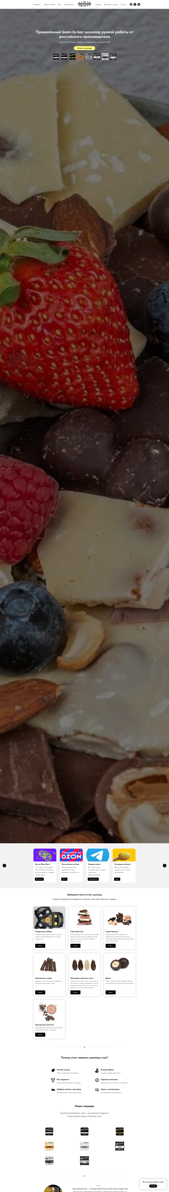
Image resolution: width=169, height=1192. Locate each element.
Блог (59, 4)
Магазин (36, 4)
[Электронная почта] (138, 4)
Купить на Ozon (49, 4)
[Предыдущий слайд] (4, 865)
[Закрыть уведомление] (165, 1180)
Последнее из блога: (122, 864)
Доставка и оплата (111, 4)
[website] (131, 4)
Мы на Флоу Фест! (42, 864)
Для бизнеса (68, 4)
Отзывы (98, 4)
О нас (123, 4)
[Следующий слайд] (164, 865)
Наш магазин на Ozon (70, 864)
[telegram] (135, 4)
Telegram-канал (94, 864)
